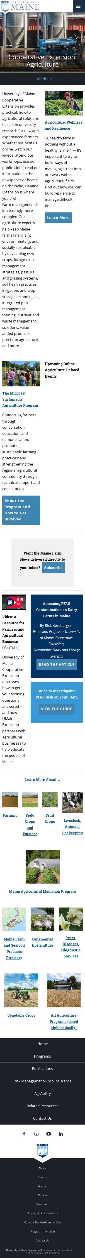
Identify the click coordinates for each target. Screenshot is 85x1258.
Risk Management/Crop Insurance (43, 1081)
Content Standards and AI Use (42, 1222)
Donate (42, 1195)
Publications (42, 1068)
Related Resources (42, 1105)
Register (42, 1186)
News (42, 1168)
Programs (42, 1056)
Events (42, 1177)
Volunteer (42, 1204)
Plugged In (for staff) (42, 1231)
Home (42, 1043)
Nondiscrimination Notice (42, 1213)
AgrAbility (42, 1093)
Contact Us (42, 1118)
